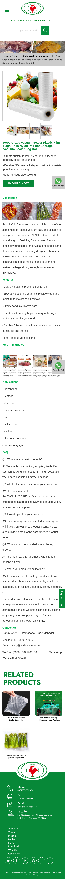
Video (11, 832)
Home (5, 56)
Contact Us (14, 853)
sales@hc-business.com (27, 806)
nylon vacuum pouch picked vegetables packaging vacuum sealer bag (16, 756)
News (11, 843)
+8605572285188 (25, 798)
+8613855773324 (25, 790)
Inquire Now (18, 183)
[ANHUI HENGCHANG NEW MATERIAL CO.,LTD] (32, 8)
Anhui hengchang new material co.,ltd (41, 872)
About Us (13, 828)
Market (12, 839)
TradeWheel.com (35, 875)
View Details (16, 704)
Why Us (12, 850)
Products (16, 56)
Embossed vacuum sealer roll (38, 56)
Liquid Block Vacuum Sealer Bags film (16, 718)
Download (13, 846)
